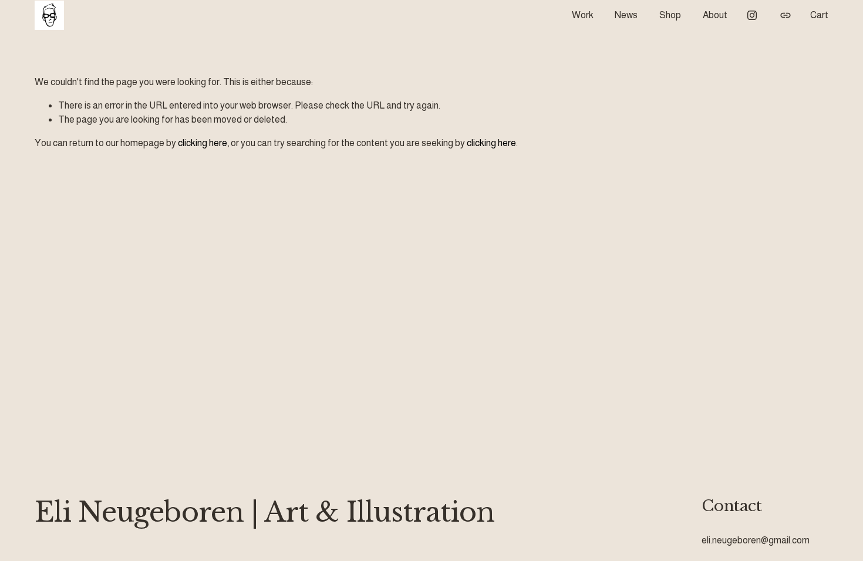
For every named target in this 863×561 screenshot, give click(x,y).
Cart (819, 15)
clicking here (202, 143)
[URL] (785, 15)
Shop (670, 15)
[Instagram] (752, 15)
